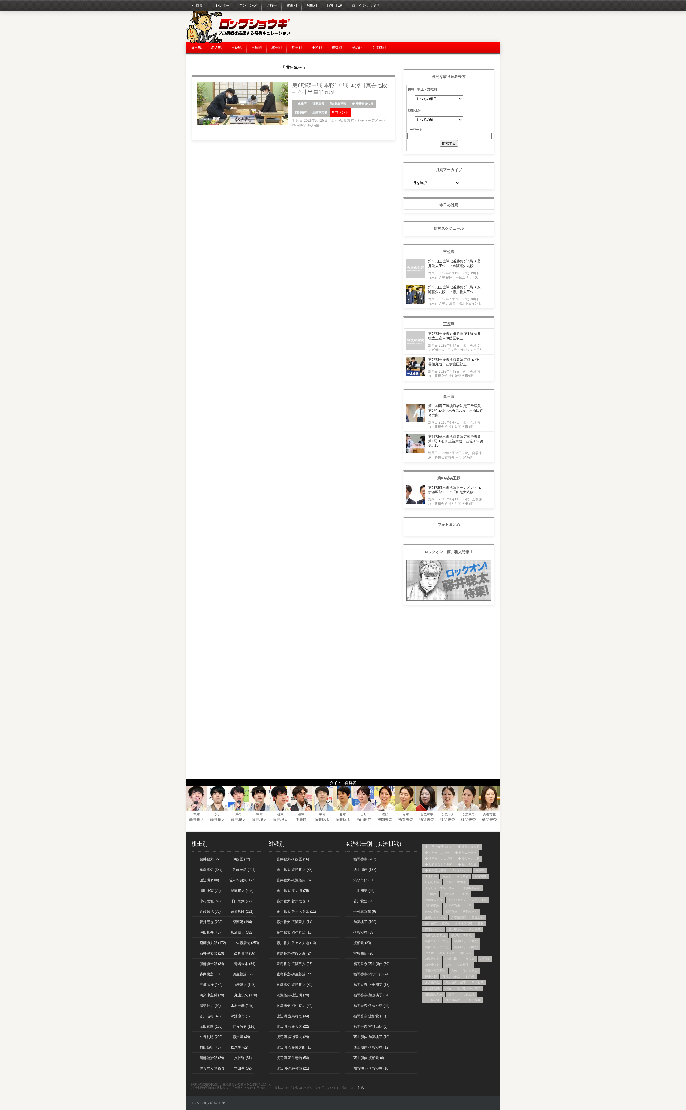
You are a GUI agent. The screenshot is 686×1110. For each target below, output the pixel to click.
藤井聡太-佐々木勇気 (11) (296, 911)
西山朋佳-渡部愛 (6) (368, 1058)
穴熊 (454, 970)
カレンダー (221, 5)
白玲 (364, 814)
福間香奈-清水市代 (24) (371, 974)
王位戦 (236, 48)
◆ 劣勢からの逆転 (437, 852)
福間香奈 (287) (364, 859)
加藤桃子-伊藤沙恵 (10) (371, 1068)
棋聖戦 (337, 48)
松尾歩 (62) (239, 1047)
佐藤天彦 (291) (244, 870)
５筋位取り (473, 1000)
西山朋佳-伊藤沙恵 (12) (371, 1047)
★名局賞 (463, 876)
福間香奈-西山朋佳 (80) (371, 964)
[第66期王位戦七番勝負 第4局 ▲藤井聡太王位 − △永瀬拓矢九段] (415, 276)
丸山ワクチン (457, 899)
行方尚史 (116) (244, 1026)
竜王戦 (196, 48)
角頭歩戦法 (432, 988)
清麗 (385, 814)
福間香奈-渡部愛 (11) (369, 1016)
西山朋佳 (363, 819)
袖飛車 (470, 976)
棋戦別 (291, 5)
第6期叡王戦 (338, 103)
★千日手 (431, 876)
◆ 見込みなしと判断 (438, 864)
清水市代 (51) (363, 880)
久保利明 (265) (211, 1037)
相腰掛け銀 (432, 964)
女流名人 (447, 814)
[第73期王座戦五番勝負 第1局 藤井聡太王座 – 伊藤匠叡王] (415, 348)
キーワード (415, 129)
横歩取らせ (455, 929)
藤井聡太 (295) (211, 859)
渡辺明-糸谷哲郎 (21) (293, 1068)
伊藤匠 (301, 819)
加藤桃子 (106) (364, 922)
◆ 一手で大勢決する (438, 846)
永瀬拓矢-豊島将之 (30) (294, 985)
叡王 (301, 814)
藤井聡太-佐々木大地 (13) (296, 943)
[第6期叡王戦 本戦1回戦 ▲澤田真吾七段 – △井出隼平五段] (242, 124)
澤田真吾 (318, 103)
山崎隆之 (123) (244, 985)
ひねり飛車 (432, 882)
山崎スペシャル (435, 917)
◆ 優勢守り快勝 (362, 103)
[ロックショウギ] (239, 42)
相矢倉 (470, 958)
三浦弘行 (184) (211, 985)
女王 (405, 814)
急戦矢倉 (477, 917)
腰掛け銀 (431, 976)
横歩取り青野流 (461, 935)
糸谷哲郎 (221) (242, 911)
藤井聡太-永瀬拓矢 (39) (294, 880)
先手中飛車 (479, 899)
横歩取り (474, 929)
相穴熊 (484, 958)
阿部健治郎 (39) (212, 1058)
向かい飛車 (432, 911)
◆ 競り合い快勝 (468, 858)
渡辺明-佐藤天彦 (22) (293, 1026)
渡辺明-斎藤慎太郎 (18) (294, 1047)
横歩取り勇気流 (435, 935)
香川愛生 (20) (363, 901)
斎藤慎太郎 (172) (213, 943)
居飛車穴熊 (319, 112)
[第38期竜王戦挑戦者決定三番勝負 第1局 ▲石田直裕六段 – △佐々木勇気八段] (415, 451)
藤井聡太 (196, 819)
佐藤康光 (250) (247, 943)
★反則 (446, 876)
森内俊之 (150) (211, 974)
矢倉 (448, 964)
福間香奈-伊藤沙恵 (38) (371, 1006)
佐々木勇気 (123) (242, 880)
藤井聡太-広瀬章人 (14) (294, 922)
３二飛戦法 (452, 1000)
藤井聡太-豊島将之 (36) (294, 870)
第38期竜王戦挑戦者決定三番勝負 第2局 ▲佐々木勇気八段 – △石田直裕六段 (455, 410)
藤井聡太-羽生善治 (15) (294, 932)
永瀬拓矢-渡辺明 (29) (293, 995)
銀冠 (448, 988)
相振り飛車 (446, 953)
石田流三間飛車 (435, 970)
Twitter (334, 5)
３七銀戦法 (467, 994)
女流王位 (468, 814)
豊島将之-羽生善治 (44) (294, 974)
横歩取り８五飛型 (437, 947)
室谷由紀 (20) (363, 953)
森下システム (434, 929)
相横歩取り (452, 958)
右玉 (469, 905)
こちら (359, 1088)
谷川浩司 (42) (210, 1016)
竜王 (196, 814)
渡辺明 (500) (209, 880)
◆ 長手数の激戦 (435, 870)
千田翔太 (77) (241, 901)
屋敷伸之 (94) (210, 1006)
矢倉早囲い (464, 964)
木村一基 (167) (242, 1006)
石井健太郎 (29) (212, 953)
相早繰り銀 (432, 958)
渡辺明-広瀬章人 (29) (293, 1037)
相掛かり (466, 953)
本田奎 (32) (243, 1068)
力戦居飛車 (432, 905)
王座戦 (256, 48)
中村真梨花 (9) (364, 911)
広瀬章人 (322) (242, 932)
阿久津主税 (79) (212, 995)
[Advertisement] (402, 27)
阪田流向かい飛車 (468, 988)
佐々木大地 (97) (212, 1068)
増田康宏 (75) (210, 891)
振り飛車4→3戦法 (437, 923)
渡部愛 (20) (362, 943)
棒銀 (481, 923)
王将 (322, 814)
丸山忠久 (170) (245, 995)
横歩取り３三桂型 (437, 941)
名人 (217, 814)
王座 (259, 814)
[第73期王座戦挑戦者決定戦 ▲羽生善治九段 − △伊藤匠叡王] (415, 374)
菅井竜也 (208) (211, 922)
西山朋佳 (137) (364, 870)
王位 (238, 814)
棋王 (280, 814)
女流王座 (426, 814)
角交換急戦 (432, 982)
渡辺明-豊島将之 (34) (293, 1016)
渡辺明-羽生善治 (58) (293, 1058)
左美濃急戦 (458, 917)
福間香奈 (384, 819)
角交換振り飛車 (455, 982)
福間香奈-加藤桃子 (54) (371, 995)
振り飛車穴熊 (463, 923)
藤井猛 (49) (241, 1037)
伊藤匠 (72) (241, 859)
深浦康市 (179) (242, 1016)
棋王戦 (276, 48)
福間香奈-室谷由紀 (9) (370, 1026)
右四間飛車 (452, 905)
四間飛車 (301, 112)
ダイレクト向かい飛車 (439, 888)
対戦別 (312, 5)
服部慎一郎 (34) (212, 964)
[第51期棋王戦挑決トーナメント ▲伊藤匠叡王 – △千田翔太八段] (415, 502)
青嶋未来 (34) (244, 964)
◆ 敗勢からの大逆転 (438, 858)
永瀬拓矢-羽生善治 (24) (294, 1006)
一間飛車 (431, 894)
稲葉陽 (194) (242, 922)
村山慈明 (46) (210, 1047)
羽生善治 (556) (244, 974)
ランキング (248, 5)
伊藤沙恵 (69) (363, 932)
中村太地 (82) (210, 901)
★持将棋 (480, 876)
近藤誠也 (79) (210, 911)
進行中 (271, 5)
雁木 (451, 994)
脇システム (470, 970)
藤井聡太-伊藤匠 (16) (293, 859)
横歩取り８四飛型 (466, 947)
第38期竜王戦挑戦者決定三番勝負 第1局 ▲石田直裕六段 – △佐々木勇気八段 (455, 441)
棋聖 (343, 814)
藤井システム (451, 976)
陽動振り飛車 (434, 994)
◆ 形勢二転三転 (465, 852)
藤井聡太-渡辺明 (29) (293, 891)
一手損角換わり (470, 888)
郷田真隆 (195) (211, 1026)
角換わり (477, 982)
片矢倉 (429, 953)
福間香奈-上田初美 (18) (371, 985)
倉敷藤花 (489, 814)
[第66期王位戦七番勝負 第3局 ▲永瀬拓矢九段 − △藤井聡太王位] (415, 302)
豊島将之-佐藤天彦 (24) (294, 953)
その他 (357, 48)
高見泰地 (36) (244, 953)
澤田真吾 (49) (210, 932)
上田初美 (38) (363, 891)
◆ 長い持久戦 (467, 864)
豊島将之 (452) (242, 891)
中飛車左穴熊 (434, 899)
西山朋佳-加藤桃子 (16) (371, 1037)
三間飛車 (448, 894)
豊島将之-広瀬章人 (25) (294, 964)
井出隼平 (301, 103)
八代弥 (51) (243, 1058)
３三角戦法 (432, 1000)
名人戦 (216, 48)
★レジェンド (461, 870)
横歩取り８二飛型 (466, 941)
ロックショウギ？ (366, 5)
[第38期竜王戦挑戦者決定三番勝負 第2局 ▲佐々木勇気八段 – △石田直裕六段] (415, 421)
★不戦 (479, 870)
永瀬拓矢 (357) (211, 870)
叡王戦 (297, 48)
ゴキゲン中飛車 (455, 882)
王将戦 (317, 48)
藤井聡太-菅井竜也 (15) (294, 901)
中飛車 (464, 894)
